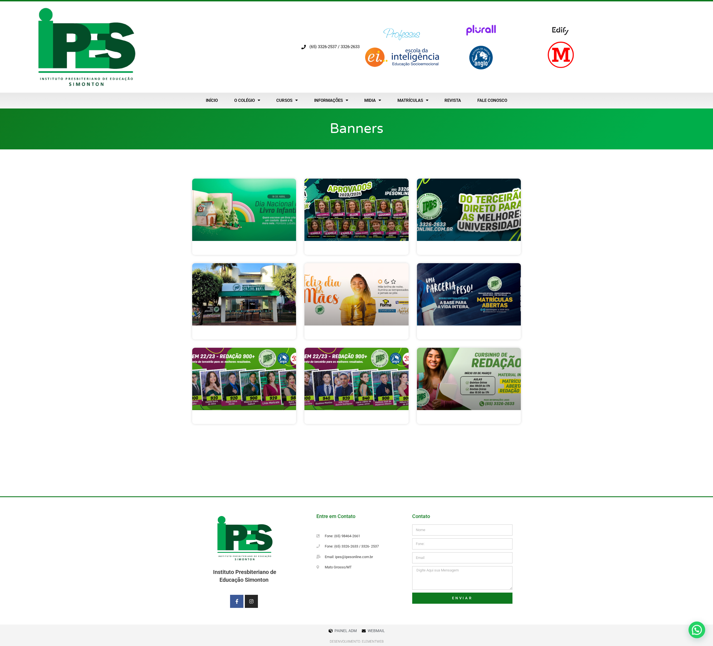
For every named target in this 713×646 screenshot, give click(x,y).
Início (212, 100)
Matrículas (410, 100)
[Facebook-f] (236, 601)
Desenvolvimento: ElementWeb (357, 641)
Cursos (284, 100)
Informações (328, 100)
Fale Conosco (492, 100)
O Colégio (244, 100)
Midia (370, 100)
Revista (453, 100)
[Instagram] (251, 601)
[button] (696, 630)
